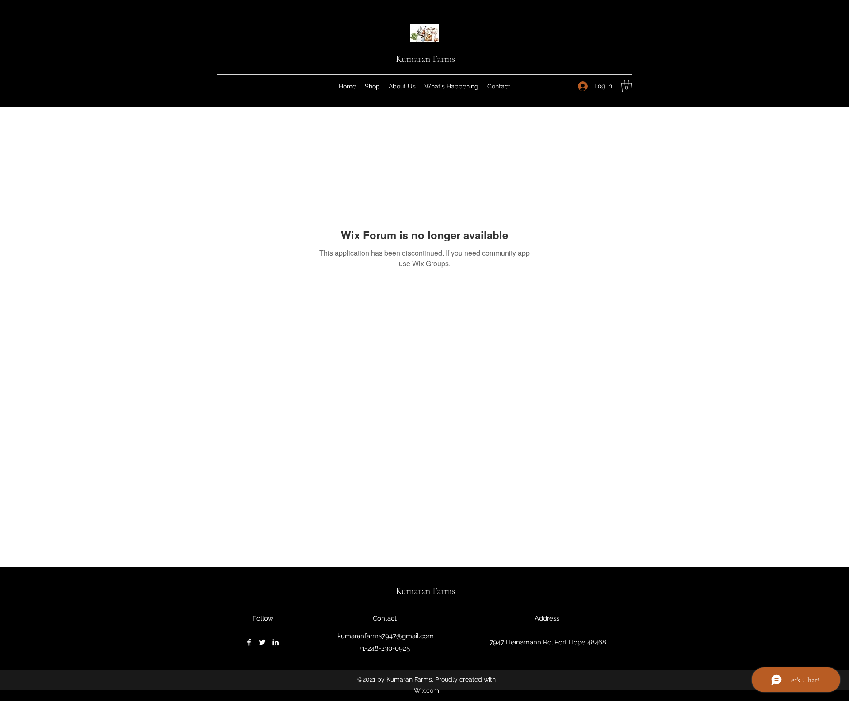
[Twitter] (262, 642)
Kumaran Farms (425, 59)
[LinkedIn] (275, 642)
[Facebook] (249, 642)
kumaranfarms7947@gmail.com (385, 636)
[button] (626, 86)
